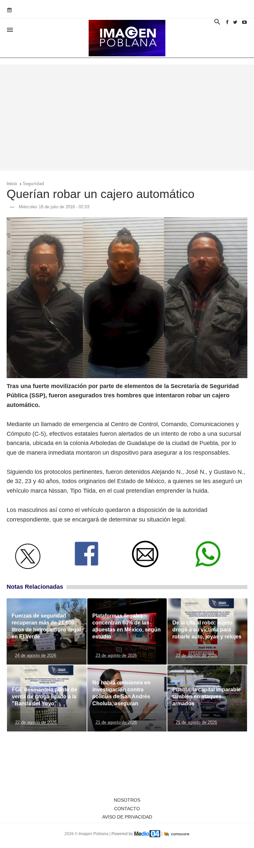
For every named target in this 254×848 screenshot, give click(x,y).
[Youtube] (244, 22)
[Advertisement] (127, 117)
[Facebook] (227, 22)
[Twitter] (235, 22)
